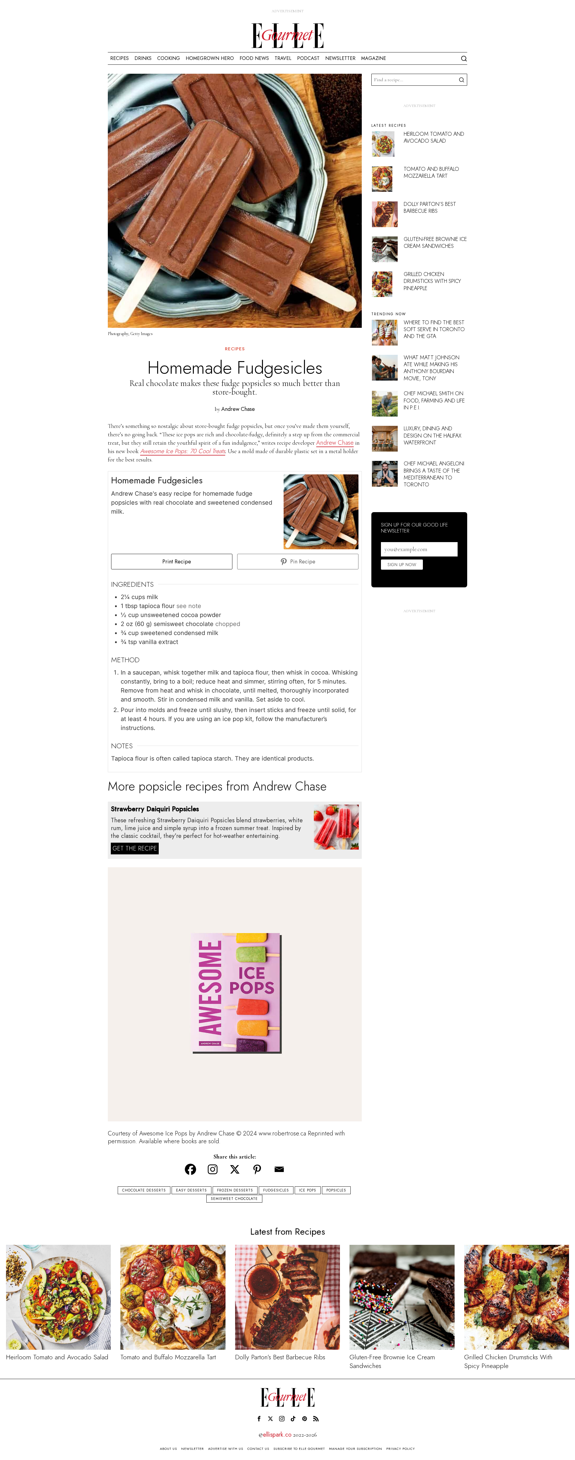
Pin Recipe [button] (302, 561)
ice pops (307, 1190)
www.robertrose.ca (283, 1133)
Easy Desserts (191, 1190)
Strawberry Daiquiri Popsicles (155, 809)
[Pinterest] (256, 1169)
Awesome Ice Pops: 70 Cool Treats (182, 451)
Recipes (235, 349)
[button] (461, 80)
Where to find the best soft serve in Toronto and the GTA (434, 329)
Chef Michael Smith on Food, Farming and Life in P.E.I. (434, 400)
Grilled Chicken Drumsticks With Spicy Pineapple (432, 281)
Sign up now (402, 565)
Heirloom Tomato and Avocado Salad (434, 137)
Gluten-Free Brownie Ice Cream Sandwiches (435, 242)
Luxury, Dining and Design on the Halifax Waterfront (432, 436)
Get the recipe (135, 848)
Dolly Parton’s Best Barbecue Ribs (430, 207)
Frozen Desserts (235, 1190)
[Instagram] (212, 1169)
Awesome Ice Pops (163, 1133)
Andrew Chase (238, 409)
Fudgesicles (276, 1190)
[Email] (279, 1169)
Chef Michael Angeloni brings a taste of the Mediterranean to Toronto (434, 474)
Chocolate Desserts (144, 1190)
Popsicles (336, 1190)
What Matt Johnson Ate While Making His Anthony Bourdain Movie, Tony (431, 368)
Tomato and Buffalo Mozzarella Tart (431, 172)
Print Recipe (176, 561)
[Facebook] (190, 1169)
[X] (234, 1169)
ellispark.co (277, 1434)
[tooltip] (259, 1418)
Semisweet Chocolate (234, 1198)
